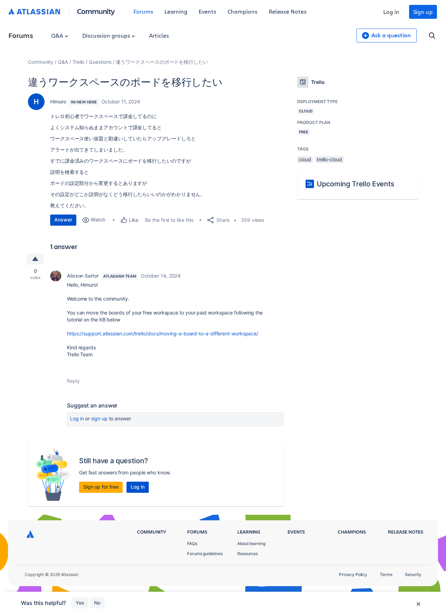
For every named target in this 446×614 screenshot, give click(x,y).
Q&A (57, 35)
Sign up (423, 11)
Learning (175, 11)
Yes (80, 603)
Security (413, 574)
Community (96, 11)
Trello (78, 62)
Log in (391, 11)
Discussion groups (107, 35)
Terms (386, 574)
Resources (247, 553)
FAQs (192, 543)
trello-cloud (329, 159)
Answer (63, 220)
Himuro (58, 101)
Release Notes (288, 11)
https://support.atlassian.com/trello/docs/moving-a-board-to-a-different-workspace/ (162, 333)
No (97, 603)
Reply (73, 381)
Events (207, 11)
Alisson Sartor (83, 276)
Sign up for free (100, 487)
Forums (143, 11)
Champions (242, 11)
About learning (251, 543)
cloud (305, 159)
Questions (100, 62)
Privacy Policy (353, 574)
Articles (159, 35)
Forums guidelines (205, 553)
